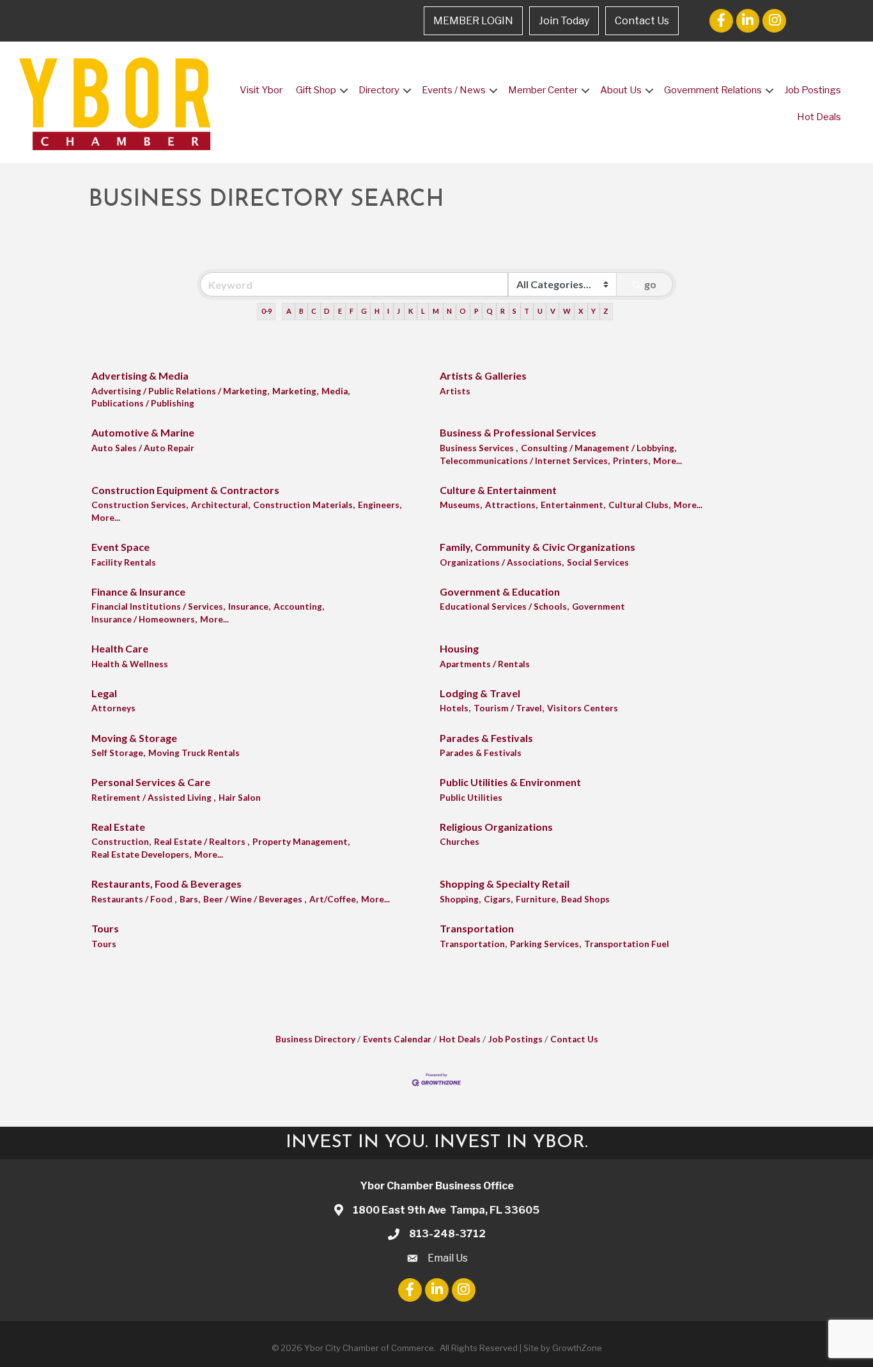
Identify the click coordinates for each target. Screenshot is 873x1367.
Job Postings (812, 90)
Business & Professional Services (518, 432)
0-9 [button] (266, 311)
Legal (104, 693)
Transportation (477, 928)
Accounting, (299, 606)
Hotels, (455, 708)
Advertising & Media (140, 375)
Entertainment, (573, 505)
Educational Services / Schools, (504, 606)
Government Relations (713, 90)
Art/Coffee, (333, 899)
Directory (379, 90)
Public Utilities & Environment (510, 782)
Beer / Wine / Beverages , (254, 899)
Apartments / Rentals (485, 664)
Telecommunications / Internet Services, (525, 461)
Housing (459, 648)
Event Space (120, 547)
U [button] (540, 311)
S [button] (514, 311)
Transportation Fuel (626, 944)
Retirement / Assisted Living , (153, 797)
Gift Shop (316, 90)
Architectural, (220, 505)
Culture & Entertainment (498, 490)
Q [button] (489, 311)
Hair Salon (240, 797)
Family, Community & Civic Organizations (537, 547)
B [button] (301, 311)
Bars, (190, 899)
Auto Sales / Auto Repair (142, 448)
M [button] (436, 311)
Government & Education (500, 591)
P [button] (476, 311)
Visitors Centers (582, 708)
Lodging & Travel (480, 693)
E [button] (340, 311)
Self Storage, (118, 753)
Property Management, (301, 842)
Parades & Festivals (486, 738)
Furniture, (537, 899)
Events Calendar (397, 1039)
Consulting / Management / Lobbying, (598, 448)
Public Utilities (471, 797)
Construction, (121, 842)
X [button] (580, 311)
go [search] (650, 284)
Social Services (598, 562)
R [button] (502, 311)
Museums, (461, 505)
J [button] (398, 311)
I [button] (388, 311)
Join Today (564, 21)
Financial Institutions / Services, (158, 606)
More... (667, 461)
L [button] (423, 311)
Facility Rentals (123, 562)
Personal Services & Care (150, 782)
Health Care (119, 648)
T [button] (526, 311)
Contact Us (642, 21)
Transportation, (473, 944)
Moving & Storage (134, 738)
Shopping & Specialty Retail (504, 883)
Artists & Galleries (483, 375)
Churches (459, 842)
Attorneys (113, 708)
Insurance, (249, 606)
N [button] (449, 311)
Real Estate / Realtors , (201, 842)
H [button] (377, 311)
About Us (621, 90)
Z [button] (605, 311)
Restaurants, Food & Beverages (166, 883)
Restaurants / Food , (133, 899)
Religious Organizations (496, 827)
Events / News (454, 90)
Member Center (543, 90)
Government (598, 606)
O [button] (463, 311)
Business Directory (315, 1039)
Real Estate (118, 827)
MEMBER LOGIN (473, 21)
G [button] (364, 311)
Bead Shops (585, 899)
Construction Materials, (304, 505)
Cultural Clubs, (639, 505)
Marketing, (295, 391)
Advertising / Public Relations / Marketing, (180, 391)
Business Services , (479, 448)
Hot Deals (819, 117)
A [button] (288, 311)
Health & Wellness (129, 664)
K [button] (410, 311)
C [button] (313, 311)
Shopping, (460, 899)
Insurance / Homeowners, (144, 619)
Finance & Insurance (138, 591)
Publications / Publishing (142, 403)
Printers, (631, 461)
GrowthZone (577, 1348)
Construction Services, (139, 505)
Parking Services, (545, 944)
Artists (455, 391)
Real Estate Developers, (141, 854)
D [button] (327, 311)
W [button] (567, 311)
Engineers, (379, 505)
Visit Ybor (261, 90)
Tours (105, 928)
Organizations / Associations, (502, 562)
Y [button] (593, 311)
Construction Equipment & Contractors (185, 490)
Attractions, (511, 505)
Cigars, (498, 899)
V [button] (552, 311)
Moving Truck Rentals (194, 753)
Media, (335, 391)
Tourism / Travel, (509, 708)
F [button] (351, 311)
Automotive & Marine (142, 432)
